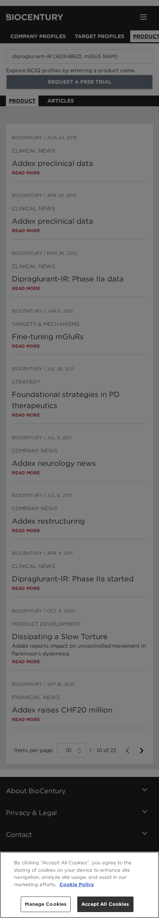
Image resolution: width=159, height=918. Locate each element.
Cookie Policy (77, 884)
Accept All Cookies (105, 904)
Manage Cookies (46, 904)
